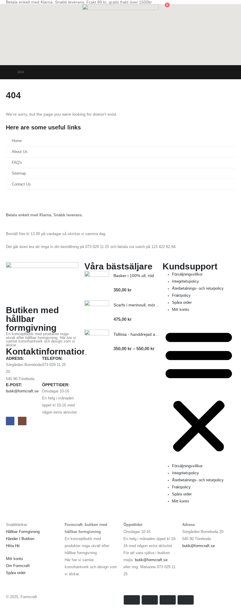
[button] (10, 8)
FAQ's (17, 163)
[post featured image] (96, 283)
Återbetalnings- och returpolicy (198, 288)
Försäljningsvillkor (187, 274)
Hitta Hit (13, 546)
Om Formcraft (18, 566)
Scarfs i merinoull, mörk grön (140, 305)
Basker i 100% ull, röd (133, 275)
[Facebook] (10, 421)
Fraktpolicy (181, 295)
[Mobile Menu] (231, 58)
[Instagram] (22, 421)
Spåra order (182, 303)
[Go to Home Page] (7, 72)
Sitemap (19, 173)
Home (17, 141)
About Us (20, 152)
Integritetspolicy (185, 281)
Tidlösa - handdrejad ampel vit (141, 334)
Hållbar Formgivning (23, 532)
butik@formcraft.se (22, 391)
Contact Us (21, 184)
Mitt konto (180, 310)
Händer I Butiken (20, 539)
